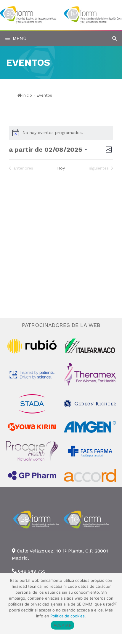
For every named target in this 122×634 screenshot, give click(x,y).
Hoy (61, 168)
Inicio (27, 95)
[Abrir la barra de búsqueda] (114, 38)
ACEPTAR (62, 625)
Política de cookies (67, 616)
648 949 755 (32, 571)
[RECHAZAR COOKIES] (115, 603)
